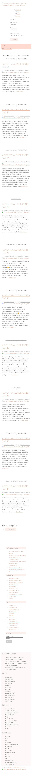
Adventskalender (25, 70)
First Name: (13, 22)
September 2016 (14, 609)
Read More (20, 91)
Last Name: (13, 28)
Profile (7, 754)
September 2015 (14, 627)
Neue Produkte (13, 592)
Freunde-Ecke (13, 588)
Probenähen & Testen (15, 594)
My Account (8, 750)
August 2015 (12, 629)
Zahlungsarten (9, 764)
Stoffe (11, 598)
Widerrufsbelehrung (11, 762)
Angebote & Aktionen (15, 580)
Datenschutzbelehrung (12, 744)
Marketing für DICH (15, 590)
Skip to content (7, 48)
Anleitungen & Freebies (16, 582)
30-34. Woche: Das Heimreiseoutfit (15, 661)
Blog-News (12, 586)
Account (7, 736)
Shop (6, 758)
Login (7, 748)
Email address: (14, 33)
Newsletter (13, 19)
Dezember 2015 (13, 621)
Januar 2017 (12, 605)
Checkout (8, 742)
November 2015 (13, 623)
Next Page (11, 529)
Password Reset (10, 752)
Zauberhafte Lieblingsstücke (17, 767)
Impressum (8, 746)
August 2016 (12, 611)
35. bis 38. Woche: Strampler (17, 555)
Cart (6, 740)
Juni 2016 (11, 615)
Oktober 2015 (13, 625)
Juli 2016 (11, 613)
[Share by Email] (17, 100)
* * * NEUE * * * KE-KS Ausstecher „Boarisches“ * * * (17, 569)
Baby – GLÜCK (13, 584)
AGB (6, 738)
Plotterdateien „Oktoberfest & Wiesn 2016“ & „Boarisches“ (17, 563)
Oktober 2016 (13, 607)
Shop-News (12, 596)
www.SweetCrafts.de (9, 70)
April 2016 (12, 619)
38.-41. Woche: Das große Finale (14, 657)
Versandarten (9, 760)
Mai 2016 (11, 617)
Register (7, 756)
